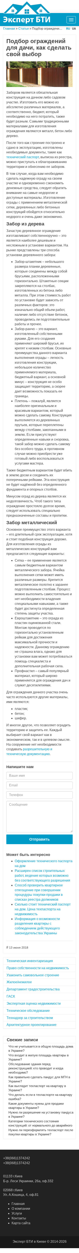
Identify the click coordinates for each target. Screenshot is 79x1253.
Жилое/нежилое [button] (19, 982)
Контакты (19, 1218)
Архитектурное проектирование (31, 1025)
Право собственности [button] (38, 968)
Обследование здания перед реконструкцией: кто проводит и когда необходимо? (35, 1068)
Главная (9, 28)
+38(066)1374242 (16, 1158)
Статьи (23, 28)
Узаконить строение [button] (33, 975)
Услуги (17, 1213)
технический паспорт (22, 157)
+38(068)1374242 (16, 1163)
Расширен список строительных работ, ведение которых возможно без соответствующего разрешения (42, 875)
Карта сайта (21, 1223)
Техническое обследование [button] (28, 1010)
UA (74, 28)
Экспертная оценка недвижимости (34, 1003)
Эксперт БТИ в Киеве (29, 1241)
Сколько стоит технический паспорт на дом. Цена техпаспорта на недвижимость (43, 909)
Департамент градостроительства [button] (33, 989)
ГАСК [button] (11, 996)
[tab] (39, 961)
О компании (21, 1208)
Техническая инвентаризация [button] (30, 961)
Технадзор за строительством (30, 1018)
